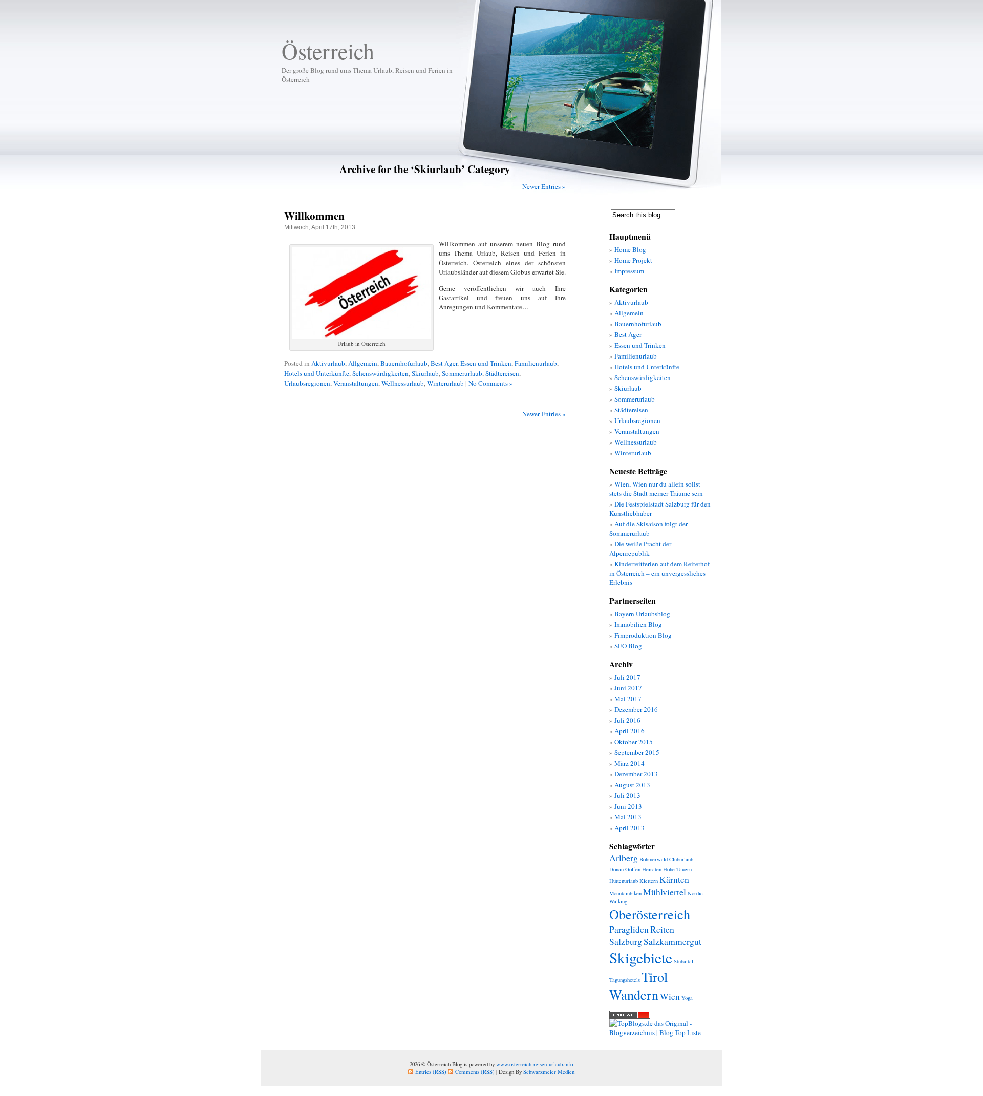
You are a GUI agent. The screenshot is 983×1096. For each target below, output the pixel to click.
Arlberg (623, 858)
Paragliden (629, 929)
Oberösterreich (649, 914)
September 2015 (636, 752)
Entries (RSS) (430, 1072)
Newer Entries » (544, 186)
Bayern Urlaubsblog (642, 613)
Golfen (632, 869)
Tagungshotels (624, 979)
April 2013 (629, 827)
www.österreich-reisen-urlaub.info (534, 1064)
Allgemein (362, 363)
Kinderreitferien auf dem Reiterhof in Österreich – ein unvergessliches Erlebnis (659, 573)
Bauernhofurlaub (404, 363)
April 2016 (629, 730)
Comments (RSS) (475, 1072)
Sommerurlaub (462, 373)
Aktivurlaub (328, 363)
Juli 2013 (627, 795)
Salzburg (625, 941)
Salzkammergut (672, 941)
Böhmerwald (653, 859)
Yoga (687, 997)
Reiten (662, 929)
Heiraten (651, 869)
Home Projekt (633, 260)
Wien (670, 996)
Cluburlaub (681, 859)
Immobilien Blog (638, 624)
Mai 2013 (628, 816)
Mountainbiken (625, 893)
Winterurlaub (445, 383)
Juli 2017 (627, 677)
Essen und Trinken (485, 363)
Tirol (655, 976)
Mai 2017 (628, 698)
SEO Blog (628, 645)
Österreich (328, 51)
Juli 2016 (627, 720)
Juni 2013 (628, 806)
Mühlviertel (664, 892)
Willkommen (314, 215)
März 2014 (629, 763)
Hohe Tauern (677, 869)
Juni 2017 (628, 687)
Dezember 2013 (636, 773)
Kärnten (674, 879)
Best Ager (444, 363)
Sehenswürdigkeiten (380, 373)
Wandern (633, 994)
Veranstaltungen (355, 383)
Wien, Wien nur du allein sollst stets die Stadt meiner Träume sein (656, 488)
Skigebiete (640, 957)
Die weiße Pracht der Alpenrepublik (640, 548)
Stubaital (683, 961)
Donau (616, 869)
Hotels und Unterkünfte (316, 373)
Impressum (629, 271)
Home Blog (630, 249)
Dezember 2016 (636, 709)
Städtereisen (502, 373)
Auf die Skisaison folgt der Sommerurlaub (648, 528)
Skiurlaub (425, 373)
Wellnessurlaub (402, 383)
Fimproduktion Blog (643, 635)
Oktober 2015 (633, 741)
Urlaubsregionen (307, 383)
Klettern (648, 880)
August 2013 (632, 784)
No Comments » (490, 383)
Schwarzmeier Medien (548, 1072)
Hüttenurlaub (623, 880)
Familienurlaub (536, 363)
